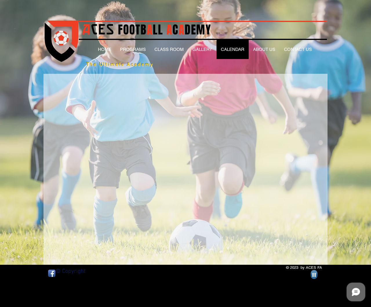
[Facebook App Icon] (51, 273)
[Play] (314, 274)
